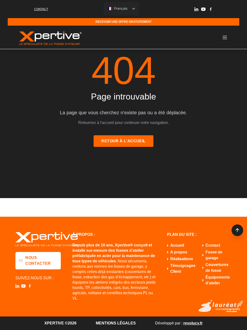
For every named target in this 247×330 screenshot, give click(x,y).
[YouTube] (203, 9)
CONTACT (41, 9)
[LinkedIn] (196, 9)
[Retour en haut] (237, 230)
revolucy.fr (193, 323)
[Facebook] (210, 9)
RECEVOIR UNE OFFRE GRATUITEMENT (123, 21)
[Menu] (225, 37)
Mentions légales (116, 323)
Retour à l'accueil (123, 141)
